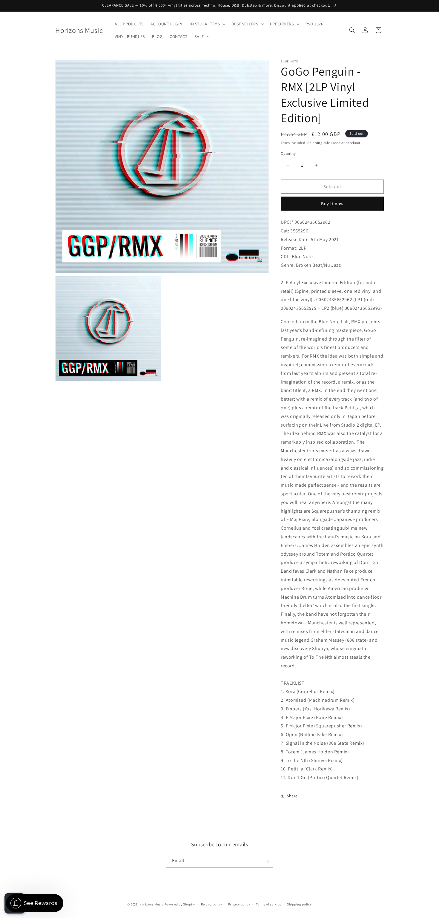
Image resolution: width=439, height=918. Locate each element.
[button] (207, 24)
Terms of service (268, 904)
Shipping (315, 142)
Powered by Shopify (180, 904)
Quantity (288, 153)
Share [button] (292, 796)
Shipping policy (299, 904)
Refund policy (211, 904)
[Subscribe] (266, 861)
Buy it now (332, 203)
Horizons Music (151, 904)
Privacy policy (239, 904)
